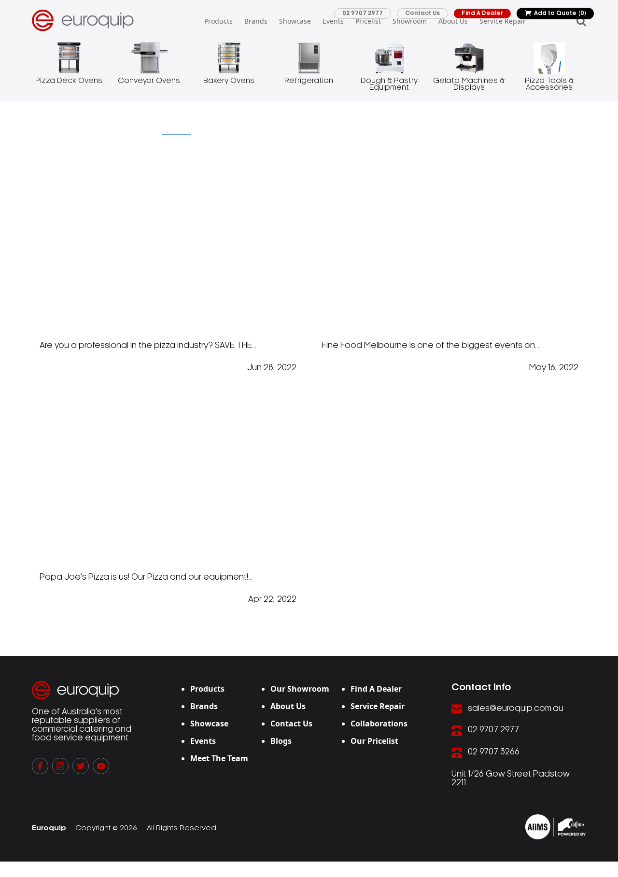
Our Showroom (299, 688)
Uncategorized (65, 127)
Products (218, 21)
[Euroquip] (555, 826)
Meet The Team (219, 758)
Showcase (295, 21)
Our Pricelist (374, 741)
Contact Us (422, 13)
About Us (453, 21)
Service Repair (502, 21)
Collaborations (379, 723)
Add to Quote (560, 13)
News (130, 127)
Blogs (281, 741)
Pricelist (368, 21)
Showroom (410, 21)
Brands (255, 21)
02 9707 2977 (362, 13)
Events (333, 21)
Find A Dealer (482, 13)
